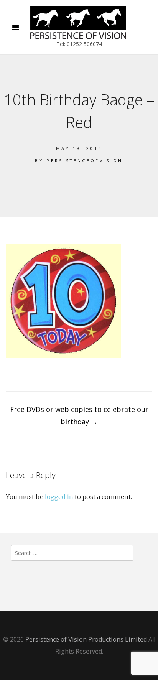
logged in (59, 497)
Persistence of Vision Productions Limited (86, 639)
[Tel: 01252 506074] (78, 22)
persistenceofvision (84, 160)
